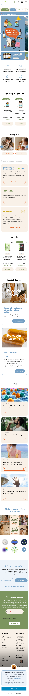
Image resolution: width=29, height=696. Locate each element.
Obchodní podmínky (21, 652)
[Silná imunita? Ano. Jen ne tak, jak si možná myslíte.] (14, 395)
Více (5, 412)
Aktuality (3, 645)
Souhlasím (15, 689)
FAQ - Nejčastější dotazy (6, 638)
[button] (1, 33)
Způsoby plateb (20, 644)
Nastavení (18, 693)
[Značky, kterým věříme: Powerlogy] (14, 424)
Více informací (17, 678)
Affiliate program (5, 659)
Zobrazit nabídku (14, 228)
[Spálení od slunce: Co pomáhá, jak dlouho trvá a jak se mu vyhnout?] (14, 451)
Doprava (18, 642)
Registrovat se (7, 580)
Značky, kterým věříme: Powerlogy (12, 435)
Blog (14, 384)
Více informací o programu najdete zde (14, 586)
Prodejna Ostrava (20, 641)
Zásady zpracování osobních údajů (20, 647)
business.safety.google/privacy (14, 683)
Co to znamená (14, 202)
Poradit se (14, 182)
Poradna (3, 641)
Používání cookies (20, 650)
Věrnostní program (6, 647)
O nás (2, 636)
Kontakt (3, 644)
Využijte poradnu (18, 321)
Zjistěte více (20, 371)
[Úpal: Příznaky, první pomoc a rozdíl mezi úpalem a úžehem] (14, 480)
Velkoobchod (4, 660)
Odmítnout (9, 693)
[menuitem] (5, 9)
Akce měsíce (19, 636)
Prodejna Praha (20, 638)
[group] (7, 113)
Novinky (14, 237)
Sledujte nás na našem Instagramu (15, 510)
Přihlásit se (21, 580)
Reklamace (19, 645)
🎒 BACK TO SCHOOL (5, 13)
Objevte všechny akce (11, 14)
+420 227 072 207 (21, 665)
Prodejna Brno (19, 639)
